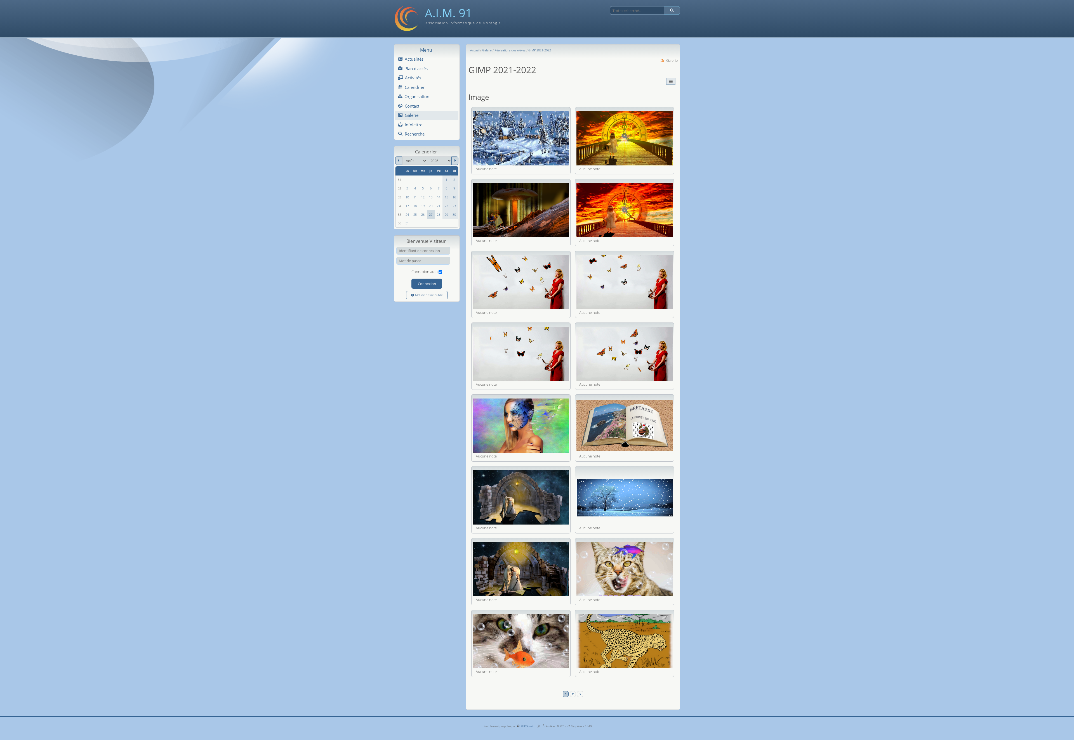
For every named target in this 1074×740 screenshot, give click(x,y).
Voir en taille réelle (521, 138)
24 (407, 215)
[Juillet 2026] (398, 160)
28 (438, 215)
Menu (426, 50)
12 (423, 197)
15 (446, 197)
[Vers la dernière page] (580, 694)
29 (446, 215)
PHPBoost (526, 726)
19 (423, 206)
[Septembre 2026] (454, 160)
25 (415, 215)
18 (415, 206)
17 (407, 206)
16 (454, 197)
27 (430, 215)
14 (438, 197)
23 (454, 206)
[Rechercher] (672, 10)
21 (438, 206)
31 (407, 223)
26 (423, 215)
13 (430, 197)
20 (430, 206)
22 (446, 206)
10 (407, 197)
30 (454, 215)
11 (415, 197)
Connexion (427, 283)
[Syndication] (662, 60)
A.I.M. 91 (448, 13)
